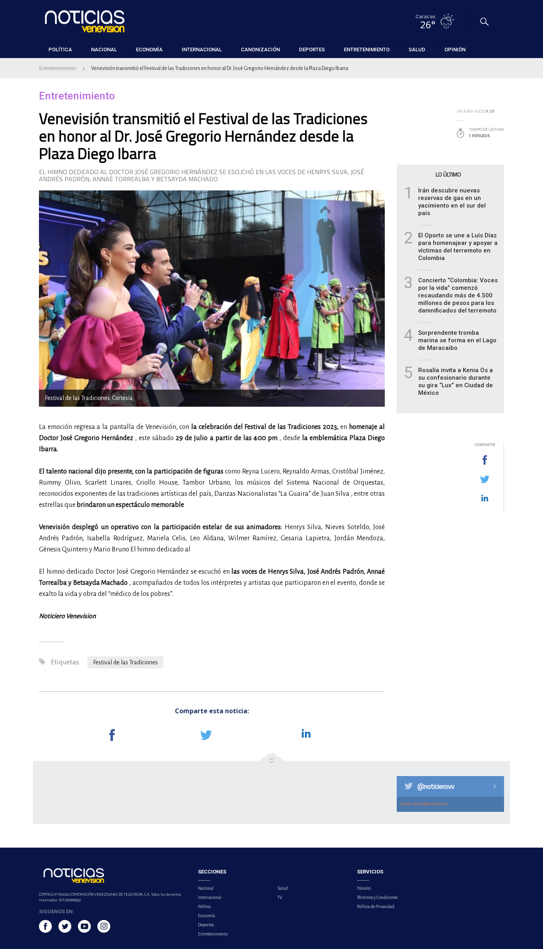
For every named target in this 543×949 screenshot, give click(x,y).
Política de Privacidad (375, 906)
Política (204, 906)
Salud (282, 888)
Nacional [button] (104, 49)
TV (279, 897)
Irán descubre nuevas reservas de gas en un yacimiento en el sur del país (452, 202)
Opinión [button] (454, 49)
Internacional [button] (202, 49)
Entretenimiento (57, 68)
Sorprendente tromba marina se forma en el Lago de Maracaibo (457, 340)
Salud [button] (417, 49)
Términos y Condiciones (377, 897)
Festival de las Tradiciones (125, 662)
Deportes (206, 924)
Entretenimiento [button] (367, 49)
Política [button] (60, 49)
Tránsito (364, 888)
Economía (206, 915)
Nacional (205, 888)
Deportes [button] (312, 49)
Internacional (209, 897)
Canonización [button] (260, 49)
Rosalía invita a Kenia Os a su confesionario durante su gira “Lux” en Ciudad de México (455, 381)
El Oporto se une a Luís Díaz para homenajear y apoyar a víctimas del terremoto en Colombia (458, 247)
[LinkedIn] (484, 498)
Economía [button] (149, 49)
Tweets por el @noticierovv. (424, 804)
